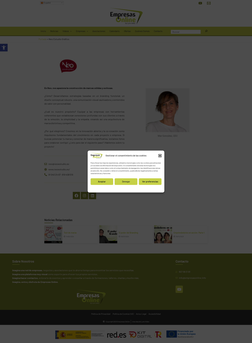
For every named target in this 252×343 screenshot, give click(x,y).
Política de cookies (116, 188)
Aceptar (102, 181)
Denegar (126, 181)
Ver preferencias (150, 181)
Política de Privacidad (133, 188)
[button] (160, 155)
